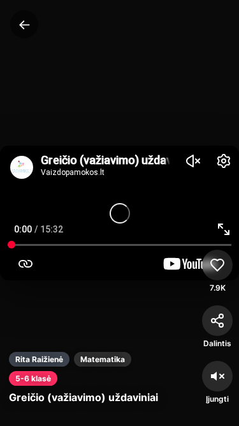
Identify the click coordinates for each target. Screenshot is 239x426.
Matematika (102, 359)
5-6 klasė (33, 378)
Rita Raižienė (39, 359)
